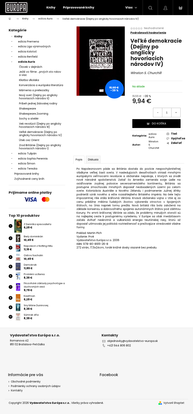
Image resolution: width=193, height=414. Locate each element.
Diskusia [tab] (93, 159)
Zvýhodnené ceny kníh (29, 179)
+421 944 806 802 (119, 345)
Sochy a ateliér (29, 118)
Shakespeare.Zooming (33, 114)
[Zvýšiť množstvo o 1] (175, 112)
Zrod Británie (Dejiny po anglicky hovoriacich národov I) (40, 146)
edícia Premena (28, 41)
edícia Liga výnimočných (34, 46)
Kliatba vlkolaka (29, 80)
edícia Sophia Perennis (33, 158)
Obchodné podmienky (26, 381)
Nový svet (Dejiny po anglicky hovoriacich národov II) (38, 96)
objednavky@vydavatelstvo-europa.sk (132, 341)
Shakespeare (27, 108)
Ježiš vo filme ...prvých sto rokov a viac (40, 73)
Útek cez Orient (29, 140)
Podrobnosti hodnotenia (148, 33)
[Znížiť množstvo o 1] (157, 112)
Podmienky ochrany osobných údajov (36, 386)
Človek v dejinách (30, 67)
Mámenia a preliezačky (34, 90)
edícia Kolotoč (27, 51)
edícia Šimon (26, 163)
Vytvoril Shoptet (173, 403)
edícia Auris (26, 62)
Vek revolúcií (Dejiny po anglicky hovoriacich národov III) (40, 125)
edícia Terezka (27, 168)
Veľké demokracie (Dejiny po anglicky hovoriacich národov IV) (40, 133)
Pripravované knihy (26, 174)
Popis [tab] (79, 159)
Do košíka (159, 123)
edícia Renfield (28, 57)
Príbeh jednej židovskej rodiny (38, 103)
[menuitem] (51, 7)
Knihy (18, 36)
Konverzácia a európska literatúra (41, 85)
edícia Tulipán (27, 153)
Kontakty (17, 390)
